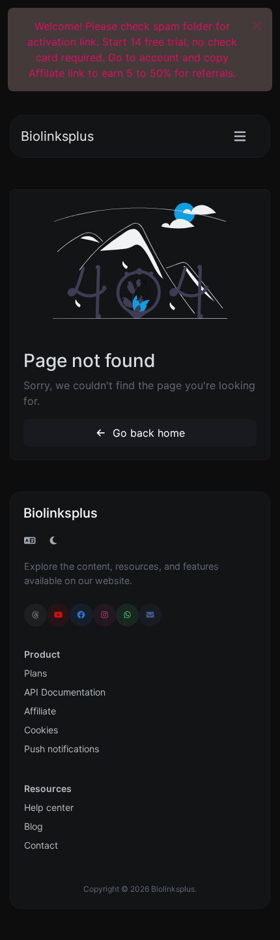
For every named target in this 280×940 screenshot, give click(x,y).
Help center (49, 807)
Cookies (41, 729)
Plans (35, 673)
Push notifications (61, 748)
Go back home (147, 432)
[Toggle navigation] (240, 136)
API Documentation (64, 692)
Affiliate (40, 710)
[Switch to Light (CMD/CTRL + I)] (53, 540)
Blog (33, 826)
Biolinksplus (57, 136)
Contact (41, 845)
